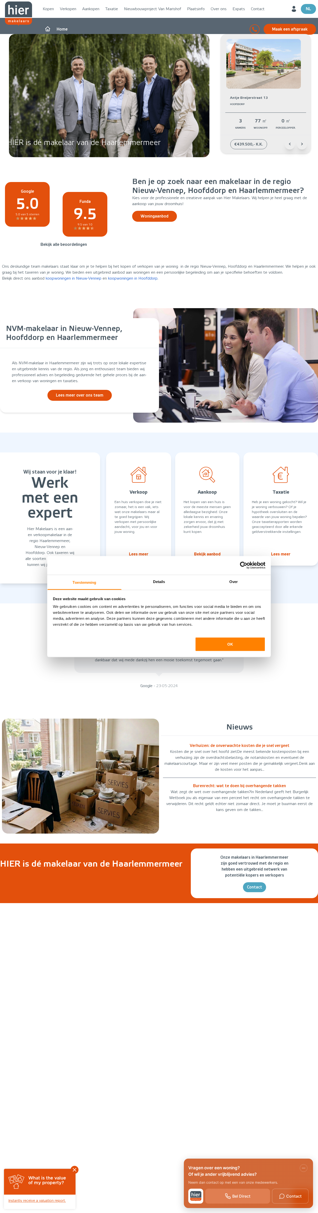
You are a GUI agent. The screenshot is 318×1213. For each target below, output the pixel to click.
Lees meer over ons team (79, 395)
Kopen (48, 9)
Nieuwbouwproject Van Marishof (152, 9)
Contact (258, 9)
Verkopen (68, 9)
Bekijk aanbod (207, 554)
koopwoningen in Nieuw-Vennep (73, 278)
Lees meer (138, 554)
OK (230, 644)
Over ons (219, 9)
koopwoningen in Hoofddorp (133, 278)
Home (62, 29)
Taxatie (111, 9)
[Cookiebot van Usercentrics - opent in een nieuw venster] (243, 565)
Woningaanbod (154, 216)
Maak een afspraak (290, 29)
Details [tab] (159, 581)
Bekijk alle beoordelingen (63, 244)
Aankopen (90, 9)
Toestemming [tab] (84, 582)
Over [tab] (233, 581)
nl (308, 9)
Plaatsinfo (196, 9)
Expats (239, 9)
